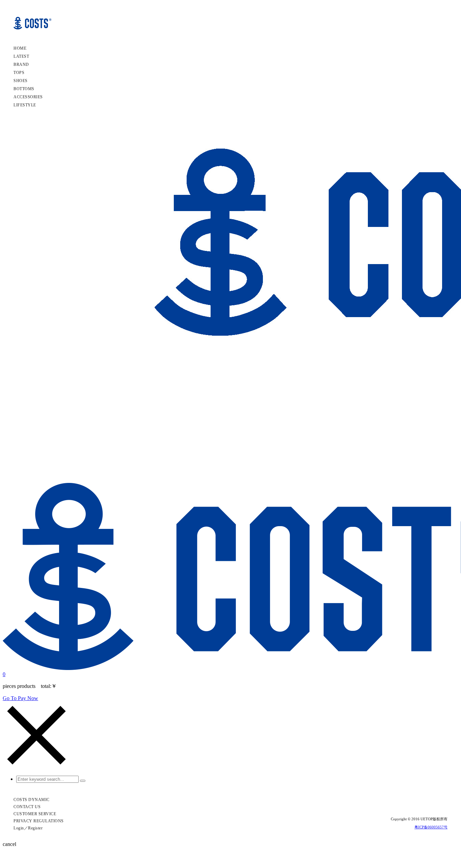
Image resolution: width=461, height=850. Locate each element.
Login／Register (28, 828)
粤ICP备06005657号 (431, 827)
